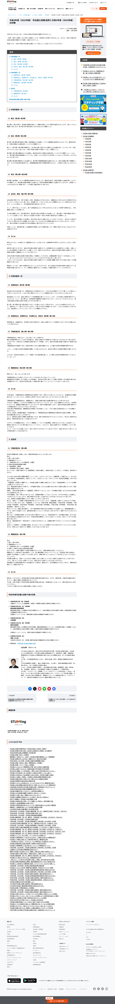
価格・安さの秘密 (31, 8)
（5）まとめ (14, 69)
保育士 (8, 967)
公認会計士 (35, 938)
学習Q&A (61, 938)
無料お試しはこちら (93, 53)
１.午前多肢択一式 (14, 57)
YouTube (88, 939)
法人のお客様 (83, 2)
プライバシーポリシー (71, 989)
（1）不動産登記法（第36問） (19, 91)
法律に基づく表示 (52, 989)
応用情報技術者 (11, 955)
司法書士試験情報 (88, 136)
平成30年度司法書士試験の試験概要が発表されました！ (27, 789)
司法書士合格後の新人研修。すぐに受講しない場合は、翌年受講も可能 (31, 801)
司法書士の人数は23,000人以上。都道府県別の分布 (25, 858)
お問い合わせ (94, 2)
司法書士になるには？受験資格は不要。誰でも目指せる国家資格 (29, 767)
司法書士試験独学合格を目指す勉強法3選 (22, 781)
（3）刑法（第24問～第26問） (19, 64)
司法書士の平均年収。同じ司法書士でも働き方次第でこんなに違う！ (31, 773)
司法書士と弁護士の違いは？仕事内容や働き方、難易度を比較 (29, 839)
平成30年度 (88, 161)
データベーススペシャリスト (40, 957)
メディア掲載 (62, 934)
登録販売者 (9, 964)
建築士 (8, 950)
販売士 (8, 927)
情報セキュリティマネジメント (14, 953)
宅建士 (34, 946)
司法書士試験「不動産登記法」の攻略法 (22, 888)
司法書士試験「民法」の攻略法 (19, 755)
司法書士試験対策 (88, 170)
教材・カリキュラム (50, 8)
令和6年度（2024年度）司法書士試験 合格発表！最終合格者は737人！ (31, 892)
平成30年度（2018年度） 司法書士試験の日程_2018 (26, 813)
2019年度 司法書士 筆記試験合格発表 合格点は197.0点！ (27, 886)
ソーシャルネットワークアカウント (95, 929)
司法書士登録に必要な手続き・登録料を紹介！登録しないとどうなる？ (31, 854)
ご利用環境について (64, 949)
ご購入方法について (64, 946)
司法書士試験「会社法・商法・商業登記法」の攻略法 (26, 763)
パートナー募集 (90, 921)
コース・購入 (95, 8)
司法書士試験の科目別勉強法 (93, 173)
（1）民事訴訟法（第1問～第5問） (20, 75)
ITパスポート (36, 950)
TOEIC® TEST (10, 962)
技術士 (34, 924)
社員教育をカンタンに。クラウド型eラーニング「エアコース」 (95, 950)
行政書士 (35, 931)
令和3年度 (88, 153)
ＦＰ (8, 943)
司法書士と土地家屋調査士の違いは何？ (22, 803)
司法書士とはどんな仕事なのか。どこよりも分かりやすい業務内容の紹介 (32, 783)
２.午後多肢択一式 (14, 72)
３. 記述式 (12, 88)
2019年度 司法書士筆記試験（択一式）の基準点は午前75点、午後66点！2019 (33, 823)
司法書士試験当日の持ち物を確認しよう (22, 882)
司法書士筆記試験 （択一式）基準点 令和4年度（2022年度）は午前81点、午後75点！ (36, 833)
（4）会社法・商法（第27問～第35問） (22, 67)
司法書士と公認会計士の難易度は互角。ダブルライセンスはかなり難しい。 (33, 864)
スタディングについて (64, 921)
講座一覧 (9, 921)
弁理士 (8, 934)
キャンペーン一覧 (63, 936)
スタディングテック (12, 960)
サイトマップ (82, 989)
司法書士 (9, 931)
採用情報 (61, 929)
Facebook (88, 932)
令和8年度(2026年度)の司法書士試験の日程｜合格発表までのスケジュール (32, 787)
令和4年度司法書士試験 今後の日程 (19, 99)
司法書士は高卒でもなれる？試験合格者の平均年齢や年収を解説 (29, 769)
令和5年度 (88, 147)
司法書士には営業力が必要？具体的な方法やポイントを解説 (28, 898)
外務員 (34, 943)
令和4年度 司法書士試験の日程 (26, 643)
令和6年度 (88, 144)
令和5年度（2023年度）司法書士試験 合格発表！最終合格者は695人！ (31, 874)
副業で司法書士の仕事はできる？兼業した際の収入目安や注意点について (32, 852)
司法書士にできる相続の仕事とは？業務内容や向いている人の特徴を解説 (32, 904)
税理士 (8, 941)
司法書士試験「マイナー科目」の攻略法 (22, 765)
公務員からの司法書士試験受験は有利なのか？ (24, 850)
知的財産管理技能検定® (13, 936)
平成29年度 (88, 164)
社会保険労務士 (11, 938)
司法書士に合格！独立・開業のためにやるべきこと (25, 795)
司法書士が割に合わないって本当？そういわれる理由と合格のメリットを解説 (33, 894)
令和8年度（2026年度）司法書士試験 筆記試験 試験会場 (27, 866)
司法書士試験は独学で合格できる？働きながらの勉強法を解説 (29, 779)
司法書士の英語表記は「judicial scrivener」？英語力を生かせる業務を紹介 (33, 837)
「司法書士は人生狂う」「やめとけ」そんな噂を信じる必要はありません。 (32, 841)
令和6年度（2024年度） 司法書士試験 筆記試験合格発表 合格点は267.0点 (32, 870)
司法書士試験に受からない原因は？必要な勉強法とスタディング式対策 (31, 908)
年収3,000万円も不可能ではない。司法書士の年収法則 (26, 900)
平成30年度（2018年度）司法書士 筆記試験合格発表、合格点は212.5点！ (32, 880)
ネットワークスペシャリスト (14, 957)
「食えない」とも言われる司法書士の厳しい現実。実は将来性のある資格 (32, 860)
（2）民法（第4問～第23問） (19, 62)
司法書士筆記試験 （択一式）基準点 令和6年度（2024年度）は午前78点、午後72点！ (36, 817)
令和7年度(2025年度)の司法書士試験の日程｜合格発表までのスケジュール (32, 910)
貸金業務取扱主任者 (12, 946)
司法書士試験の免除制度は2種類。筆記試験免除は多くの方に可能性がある (32, 862)
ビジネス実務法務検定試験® (40, 934)
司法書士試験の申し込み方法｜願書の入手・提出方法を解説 (28, 759)
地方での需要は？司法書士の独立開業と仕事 (23, 799)
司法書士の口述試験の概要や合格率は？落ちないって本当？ (28, 793)
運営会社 (61, 924)
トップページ (41, 989)
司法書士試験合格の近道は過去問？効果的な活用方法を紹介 (28, 843)
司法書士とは (21, 8)
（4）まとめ (14, 85)
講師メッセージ (69, 8)
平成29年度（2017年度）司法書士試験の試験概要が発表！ (28, 761)
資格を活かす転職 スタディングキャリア (96, 956)
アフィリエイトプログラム (92, 924)
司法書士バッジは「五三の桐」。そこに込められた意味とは (28, 835)
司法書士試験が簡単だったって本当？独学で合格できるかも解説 (29, 902)
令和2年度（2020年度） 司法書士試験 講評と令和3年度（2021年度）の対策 (33, 821)
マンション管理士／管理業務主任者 (15, 948)
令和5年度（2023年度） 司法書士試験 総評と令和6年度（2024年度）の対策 (33, 848)
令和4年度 (88, 150)
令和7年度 (88, 141)
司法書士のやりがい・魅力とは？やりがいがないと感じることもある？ (31, 906)
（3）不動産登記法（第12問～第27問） (22, 80)
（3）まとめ (14, 96)
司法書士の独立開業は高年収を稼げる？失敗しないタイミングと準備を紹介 (33, 785)
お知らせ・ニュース (64, 931)
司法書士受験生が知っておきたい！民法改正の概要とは (27, 791)
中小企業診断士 (11, 924)
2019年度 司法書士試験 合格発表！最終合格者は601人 (26, 884)
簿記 (34, 941)
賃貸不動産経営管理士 (38, 948)
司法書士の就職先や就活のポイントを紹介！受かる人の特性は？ (29, 797)
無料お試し (103, 8)
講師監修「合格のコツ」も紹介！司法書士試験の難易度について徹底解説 (32, 757)
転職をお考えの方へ (91, 953)
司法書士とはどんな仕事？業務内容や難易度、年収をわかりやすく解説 (31, 868)
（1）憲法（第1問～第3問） (18, 59)
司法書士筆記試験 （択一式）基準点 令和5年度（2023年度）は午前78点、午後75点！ (36, 856)
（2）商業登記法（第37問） (18, 93)
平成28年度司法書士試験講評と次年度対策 (23, 753)
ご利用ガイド (62, 943)
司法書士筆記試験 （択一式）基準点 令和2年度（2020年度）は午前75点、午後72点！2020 (37, 831)
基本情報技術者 (37, 953)
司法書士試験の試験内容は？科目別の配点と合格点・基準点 (28, 749)
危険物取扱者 (36, 927)
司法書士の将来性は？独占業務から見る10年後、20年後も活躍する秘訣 (31, 775)
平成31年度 (88, 158)
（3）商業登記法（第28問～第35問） (21, 83)
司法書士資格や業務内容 (90, 133)
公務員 (34, 960)
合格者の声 (40, 8)
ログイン (104, 2)
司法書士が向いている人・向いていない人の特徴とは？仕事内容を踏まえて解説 (34, 896)
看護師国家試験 (37, 964)
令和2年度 (88, 156)
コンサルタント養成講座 (39, 962)
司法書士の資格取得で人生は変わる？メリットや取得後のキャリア (30, 845)
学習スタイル (60, 8)
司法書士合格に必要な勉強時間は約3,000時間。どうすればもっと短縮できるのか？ (35, 827)
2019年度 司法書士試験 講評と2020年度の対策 (24, 809)
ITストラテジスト (37, 955)
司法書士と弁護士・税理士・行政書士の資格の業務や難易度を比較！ (31, 777)
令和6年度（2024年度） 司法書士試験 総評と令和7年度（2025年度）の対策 (33, 872)
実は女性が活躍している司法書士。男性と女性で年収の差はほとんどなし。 (33, 771)
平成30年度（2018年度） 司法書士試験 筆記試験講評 (26, 815)
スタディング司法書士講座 (12, 8)
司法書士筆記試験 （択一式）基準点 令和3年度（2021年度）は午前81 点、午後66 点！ (36, 829)
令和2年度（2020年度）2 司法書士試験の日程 (24, 819)
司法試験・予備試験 (38, 929)
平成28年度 (88, 167)
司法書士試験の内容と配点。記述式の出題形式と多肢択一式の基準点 (31, 751)
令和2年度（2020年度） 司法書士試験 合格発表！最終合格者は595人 (31, 890)
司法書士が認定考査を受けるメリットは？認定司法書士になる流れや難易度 (33, 805)
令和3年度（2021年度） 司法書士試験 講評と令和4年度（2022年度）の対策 (33, 825)
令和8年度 (88, 139)
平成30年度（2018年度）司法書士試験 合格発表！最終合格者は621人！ (32, 878)
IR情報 (60, 927)
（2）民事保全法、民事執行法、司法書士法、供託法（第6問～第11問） (32, 78)
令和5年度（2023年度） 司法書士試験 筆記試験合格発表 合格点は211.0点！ (33, 876)
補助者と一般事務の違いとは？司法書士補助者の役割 (26, 807)
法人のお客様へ (90, 944)
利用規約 (61, 989)
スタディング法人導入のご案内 (93, 947)
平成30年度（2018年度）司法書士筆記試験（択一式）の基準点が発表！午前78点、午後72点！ (38, 811)
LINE (87, 937)
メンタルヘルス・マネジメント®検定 (16, 929)
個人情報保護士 (37, 936)
